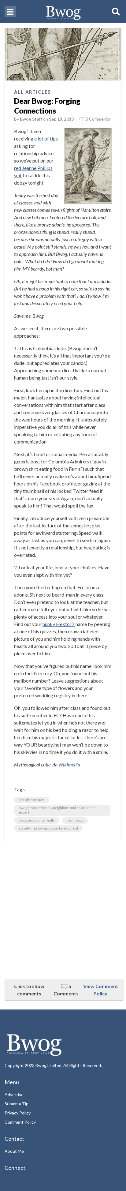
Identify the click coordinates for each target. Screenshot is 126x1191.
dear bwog (74, 820)
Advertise (14, 1094)
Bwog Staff (31, 119)
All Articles (32, 92)
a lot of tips (46, 138)
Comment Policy (20, 1122)
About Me (14, 1151)
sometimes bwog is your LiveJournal (48, 828)
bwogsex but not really (37, 820)
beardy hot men (31, 799)
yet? (67, 575)
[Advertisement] (63, 910)
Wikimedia (69, 764)
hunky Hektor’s (59, 624)
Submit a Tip (16, 1103)
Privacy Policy (18, 1112)
